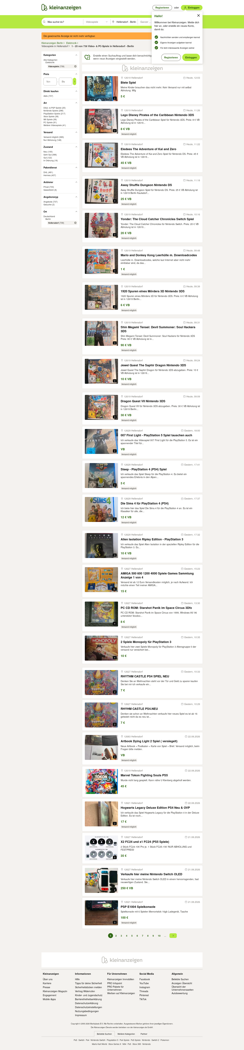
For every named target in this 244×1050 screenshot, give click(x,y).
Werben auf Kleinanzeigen (121, 993)
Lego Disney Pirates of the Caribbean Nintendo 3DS (157, 115)
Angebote (47, 201)
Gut (45, 157)
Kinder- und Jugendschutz (88, 995)
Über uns (47, 979)
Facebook (144, 979)
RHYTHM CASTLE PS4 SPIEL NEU (145, 676)
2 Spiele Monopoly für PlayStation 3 (146, 642)
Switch (81, 1040)
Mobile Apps (49, 999)
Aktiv (45, 95)
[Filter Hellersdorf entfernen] (75, 222)
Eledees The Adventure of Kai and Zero (148, 149)
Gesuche (47, 204)
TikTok (142, 999)
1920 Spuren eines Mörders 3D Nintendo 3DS (153, 291)
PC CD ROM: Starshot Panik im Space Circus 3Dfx (156, 608)
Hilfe (77, 979)
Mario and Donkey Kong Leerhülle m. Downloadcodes (159, 255)
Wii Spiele (48, 119)
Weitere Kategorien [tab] (126, 1033)
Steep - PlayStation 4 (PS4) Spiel (144, 469)
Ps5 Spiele (136, 1040)
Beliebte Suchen (180, 979)
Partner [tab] (144, 1033)
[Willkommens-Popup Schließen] (198, 15)
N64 (124, 1044)
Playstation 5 (112, 1040)
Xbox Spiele (48, 116)
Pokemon (165, 1040)
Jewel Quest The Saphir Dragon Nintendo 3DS (153, 365)
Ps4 (87, 1040)
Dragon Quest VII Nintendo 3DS (143, 401)
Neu (45, 151)
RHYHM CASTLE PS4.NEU (139, 709)
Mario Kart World (99, 1044)
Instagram (144, 987)
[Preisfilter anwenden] (74, 81)
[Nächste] (173, 935)
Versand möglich (51, 137)
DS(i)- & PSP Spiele (52, 107)
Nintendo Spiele (50, 110)
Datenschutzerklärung (86, 1003)
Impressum (81, 1015)
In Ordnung (48, 160)
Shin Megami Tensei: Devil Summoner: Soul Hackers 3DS (158, 329)
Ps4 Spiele (124, 1040)
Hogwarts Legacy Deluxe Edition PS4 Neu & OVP (155, 808)
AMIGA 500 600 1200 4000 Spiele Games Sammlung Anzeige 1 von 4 (157, 575)
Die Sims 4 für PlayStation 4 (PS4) (145, 503)
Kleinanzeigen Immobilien (120, 979)
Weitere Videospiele (52, 125)
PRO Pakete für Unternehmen (115, 988)
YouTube (144, 983)
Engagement (49, 995)
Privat (46, 186)
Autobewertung (180, 993)
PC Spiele (48, 122)
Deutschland (49, 216)
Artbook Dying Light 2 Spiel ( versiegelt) (149, 741)
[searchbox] (65, 22)
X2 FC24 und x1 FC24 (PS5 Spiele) (145, 842)
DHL (45, 172)
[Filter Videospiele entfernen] (75, 66)
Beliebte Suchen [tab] (104, 1033)
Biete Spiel (128, 82)
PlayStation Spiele (51, 113)
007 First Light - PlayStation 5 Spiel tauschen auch (156, 435)
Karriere (47, 983)
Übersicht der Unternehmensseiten (183, 988)
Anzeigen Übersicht (182, 983)
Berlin (48, 218)
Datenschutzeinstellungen (88, 1007)
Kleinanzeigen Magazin (55, 991)
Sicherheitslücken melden (88, 987)
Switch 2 (155, 1040)
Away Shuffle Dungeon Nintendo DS (146, 185)
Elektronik (49, 62)
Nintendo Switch (98, 1040)
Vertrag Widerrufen (85, 991)
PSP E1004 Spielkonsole (138, 907)
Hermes (47, 175)
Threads (143, 991)
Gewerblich (48, 189)
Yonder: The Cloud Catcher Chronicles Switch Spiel (157, 219)
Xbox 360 (136, 1044)
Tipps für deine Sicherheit (88, 983)
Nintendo (146, 1040)
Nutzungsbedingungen (87, 1011)
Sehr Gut (47, 154)
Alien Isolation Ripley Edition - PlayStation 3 (152, 539)
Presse (46, 987)
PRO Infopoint (114, 983)
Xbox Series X (114, 1044)
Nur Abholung (49, 140)
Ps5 (75, 1040)
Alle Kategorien (50, 59)
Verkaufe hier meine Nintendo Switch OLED (151, 874)
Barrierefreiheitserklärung (88, 999)
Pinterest (144, 995)
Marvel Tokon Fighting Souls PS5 (144, 775)
